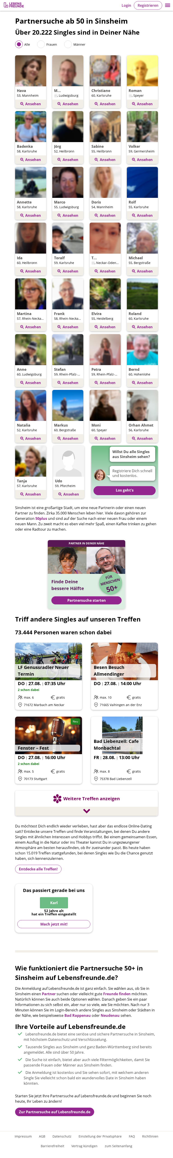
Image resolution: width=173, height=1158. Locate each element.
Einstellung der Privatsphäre (100, 1136)
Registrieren (148, 5)
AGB (42, 1136)
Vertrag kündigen (84, 1146)
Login (126, 5)
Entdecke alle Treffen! (38, 869)
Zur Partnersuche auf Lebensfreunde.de (54, 1111)
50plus (41, 518)
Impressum (23, 1136)
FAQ (132, 1136)
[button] (167, 5)
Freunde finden (117, 993)
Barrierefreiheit (52, 1146)
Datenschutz (61, 1136)
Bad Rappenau (77, 1015)
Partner (49, 993)
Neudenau (110, 1015)
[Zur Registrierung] (14, 5)
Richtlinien (150, 1136)
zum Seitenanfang (118, 1146)
